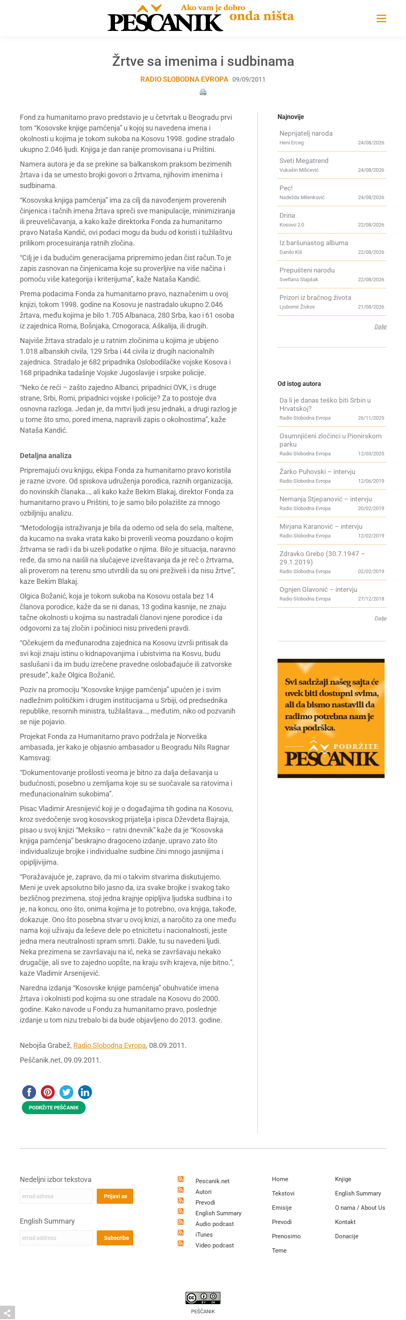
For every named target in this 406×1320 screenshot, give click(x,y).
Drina (287, 215)
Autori (203, 1191)
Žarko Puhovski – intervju (317, 472)
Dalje (380, 326)
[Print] (203, 91)
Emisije (282, 1207)
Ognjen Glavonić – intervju (318, 589)
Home (280, 1179)
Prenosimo (286, 1236)
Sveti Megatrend (304, 161)
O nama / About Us (360, 1207)
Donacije (346, 1236)
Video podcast (214, 1245)
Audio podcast (214, 1224)
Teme (279, 1250)
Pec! (286, 188)
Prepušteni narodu (307, 270)
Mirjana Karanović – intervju (321, 526)
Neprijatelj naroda (306, 133)
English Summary (47, 1221)
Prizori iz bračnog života (315, 297)
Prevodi (205, 1202)
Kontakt (345, 1222)
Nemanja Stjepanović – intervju (326, 499)
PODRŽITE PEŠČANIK (54, 1108)
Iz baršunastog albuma (314, 243)
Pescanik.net (212, 1181)
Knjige (343, 1179)
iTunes (204, 1234)
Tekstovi (283, 1193)
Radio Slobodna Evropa (184, 79)
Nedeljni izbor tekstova (56, 1179)
